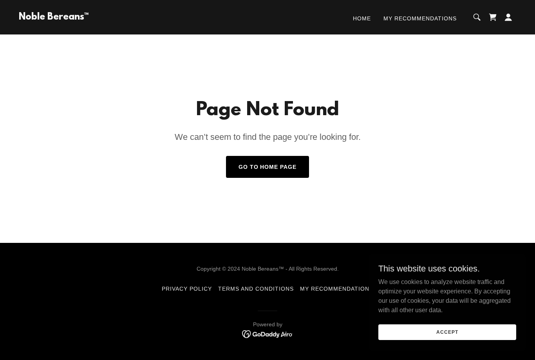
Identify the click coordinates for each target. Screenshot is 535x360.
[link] (54, 17)
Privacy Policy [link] (187, 289)
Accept (447, 332)
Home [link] (362, 18)
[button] (508, 17)
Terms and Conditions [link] (256, 289)
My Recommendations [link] (420, 18)
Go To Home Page (268, 167)
